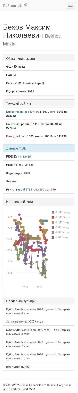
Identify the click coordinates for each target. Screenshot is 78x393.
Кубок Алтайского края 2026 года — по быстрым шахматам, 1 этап (38, 356)
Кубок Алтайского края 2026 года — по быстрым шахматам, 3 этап (38, 332)
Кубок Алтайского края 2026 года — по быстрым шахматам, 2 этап (38, 344)
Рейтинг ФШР (15, 5)
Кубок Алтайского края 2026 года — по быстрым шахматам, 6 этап (38, 311)
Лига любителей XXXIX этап (24, 321)
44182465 (24, 156)
